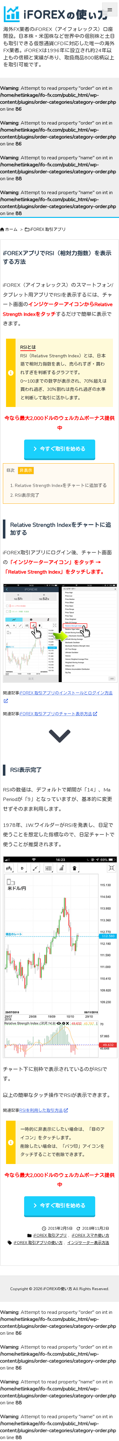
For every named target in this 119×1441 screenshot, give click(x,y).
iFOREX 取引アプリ (48, 229)
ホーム (11, 229)
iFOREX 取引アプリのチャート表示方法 (55, 714)
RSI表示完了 (24, 495)
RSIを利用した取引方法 (41, 1110)
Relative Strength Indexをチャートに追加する (58, 486)
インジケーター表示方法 (88, 1242)
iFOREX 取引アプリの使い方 (38, 1242)
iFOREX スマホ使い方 (90, 1235)
